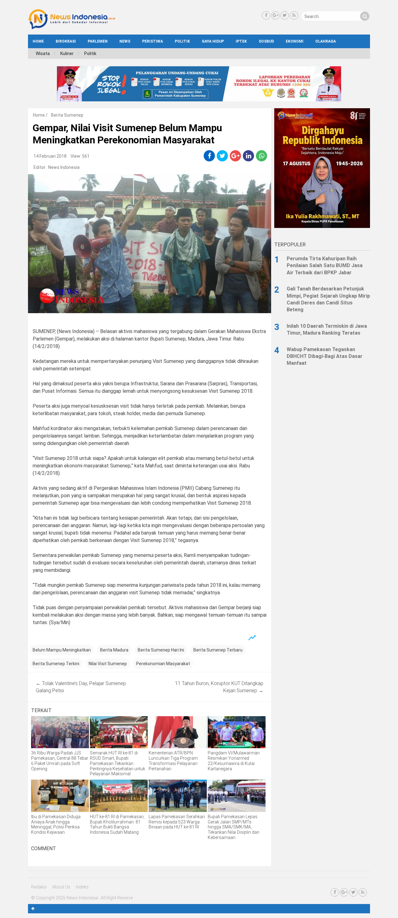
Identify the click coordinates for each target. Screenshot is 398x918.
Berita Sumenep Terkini (56, 663)
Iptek (241, 41)
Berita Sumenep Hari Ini (161, 649)
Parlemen (98, 41)
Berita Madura (114, 649)
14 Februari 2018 (50, 156)
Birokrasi (66, 41)
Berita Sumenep (67, 115)
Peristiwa (152, 41)
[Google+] (275, 15)
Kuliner (67, 53)
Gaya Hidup (213, 41)
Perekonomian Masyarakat (163, 663)
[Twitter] (284, 15)
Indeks (82, 886)
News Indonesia (64, 167)
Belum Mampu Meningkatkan (62, 649)
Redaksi (39, 886)
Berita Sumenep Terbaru (218, 649)
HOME (38, 41)
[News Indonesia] (71, 27)
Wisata (43, 53)
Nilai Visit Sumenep (108, 663)
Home (39, 115)
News (124, 41)
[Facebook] (266, 15)
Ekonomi (294, 41)
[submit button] (364, 16)
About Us (61, 886)
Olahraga (325, 41)
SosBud (266, 41)
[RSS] (294, 15)
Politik (182, 41)
